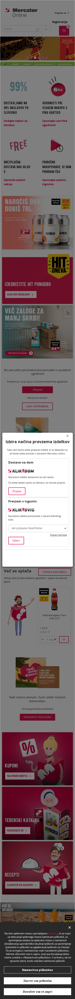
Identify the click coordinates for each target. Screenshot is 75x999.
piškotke (53, 933)
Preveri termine (58, 535)
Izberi (16, 540)
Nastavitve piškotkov (37, 970)
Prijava (16, 491)
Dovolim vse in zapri (37, 991)
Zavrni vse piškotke (37, 981)
